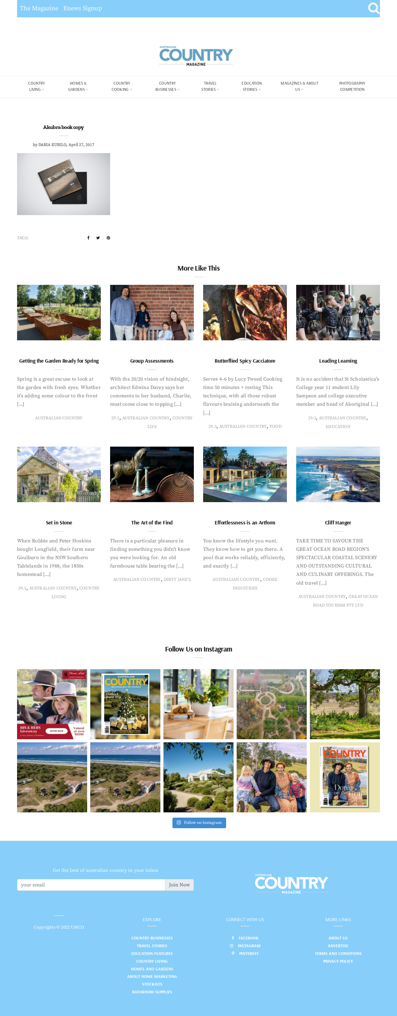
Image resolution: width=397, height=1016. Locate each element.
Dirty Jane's (177, 579)
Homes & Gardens (77, 86)
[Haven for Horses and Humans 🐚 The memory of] (52, 777)
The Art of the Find (152, 522)
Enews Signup (82, 8)
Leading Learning (338, 360)
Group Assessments (152, 360)
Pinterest (249, 953)
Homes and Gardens (152, 969)
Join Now (179, 885)
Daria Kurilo (52, 144)
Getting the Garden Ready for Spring (58, 360)
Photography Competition (352, 86)
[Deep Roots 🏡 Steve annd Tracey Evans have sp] (345, 704)
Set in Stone (59, 522)
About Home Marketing (152, 976)
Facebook (249, 938)
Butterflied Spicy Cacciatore (245, 360)
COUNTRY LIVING (36, 86)
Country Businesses (165, 86)
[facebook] (88, 238)
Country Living (152, 961)
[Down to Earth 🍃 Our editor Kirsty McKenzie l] (272, 777)
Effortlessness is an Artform (245, 522)
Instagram (249, 945)
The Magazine (39, 8)
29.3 (115, 418)
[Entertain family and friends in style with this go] (198, 704)
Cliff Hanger (338, 522)
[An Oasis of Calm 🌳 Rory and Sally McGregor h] (198, 777)
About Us (338, 938)
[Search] (374, 8)
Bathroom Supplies (152, 992)
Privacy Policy (338, 961)
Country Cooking (121, 86)
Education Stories (252, 86)
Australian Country (59, 418)
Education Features (152, 953)
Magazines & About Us (299, 86)
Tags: (23, 238)
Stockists (152, 984)
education (338, 427)
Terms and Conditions (338, 953)
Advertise (338, 945)
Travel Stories (208, 86)
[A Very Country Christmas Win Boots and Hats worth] (52, 704)
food (276, 426)
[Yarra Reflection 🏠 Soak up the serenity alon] (272, 704)
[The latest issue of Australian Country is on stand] (125, 704)
